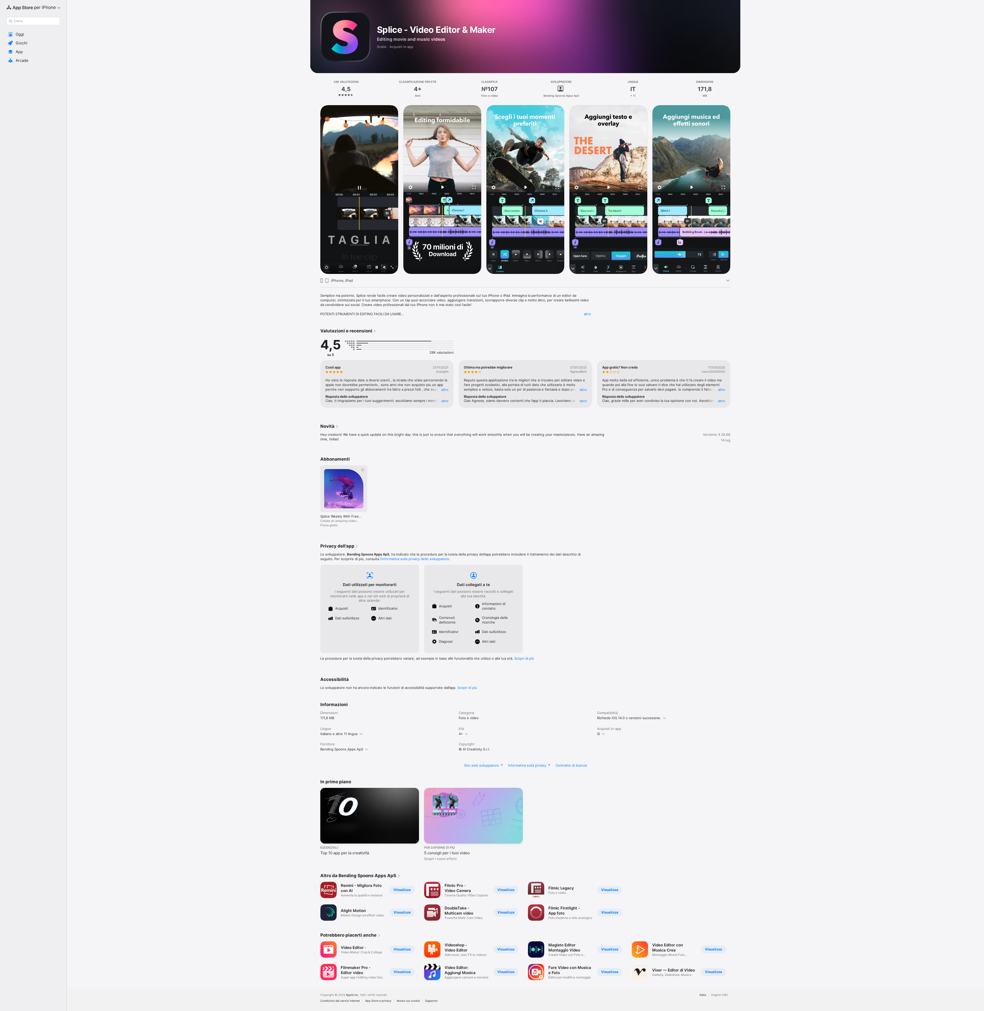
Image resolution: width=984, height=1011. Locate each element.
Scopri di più (524, 658)
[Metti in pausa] (377, 267)
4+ (461, 734)
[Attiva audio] (384, 267)
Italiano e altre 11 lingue (339, 734)
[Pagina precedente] (315, 189)
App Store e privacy (378, 1000)
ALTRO (444, 390)
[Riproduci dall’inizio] (326, 267)
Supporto (431, 1000)
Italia (703, 995)
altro (587, 314)
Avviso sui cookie (408, 1000)
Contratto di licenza (571, 765)
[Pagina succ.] (735, 189)
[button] (33, 34)
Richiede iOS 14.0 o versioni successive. (629, 718)
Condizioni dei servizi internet (340, 1000)
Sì (598, 734)
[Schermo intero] (392, 267)
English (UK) (719, 995)
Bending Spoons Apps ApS (341, 749)
